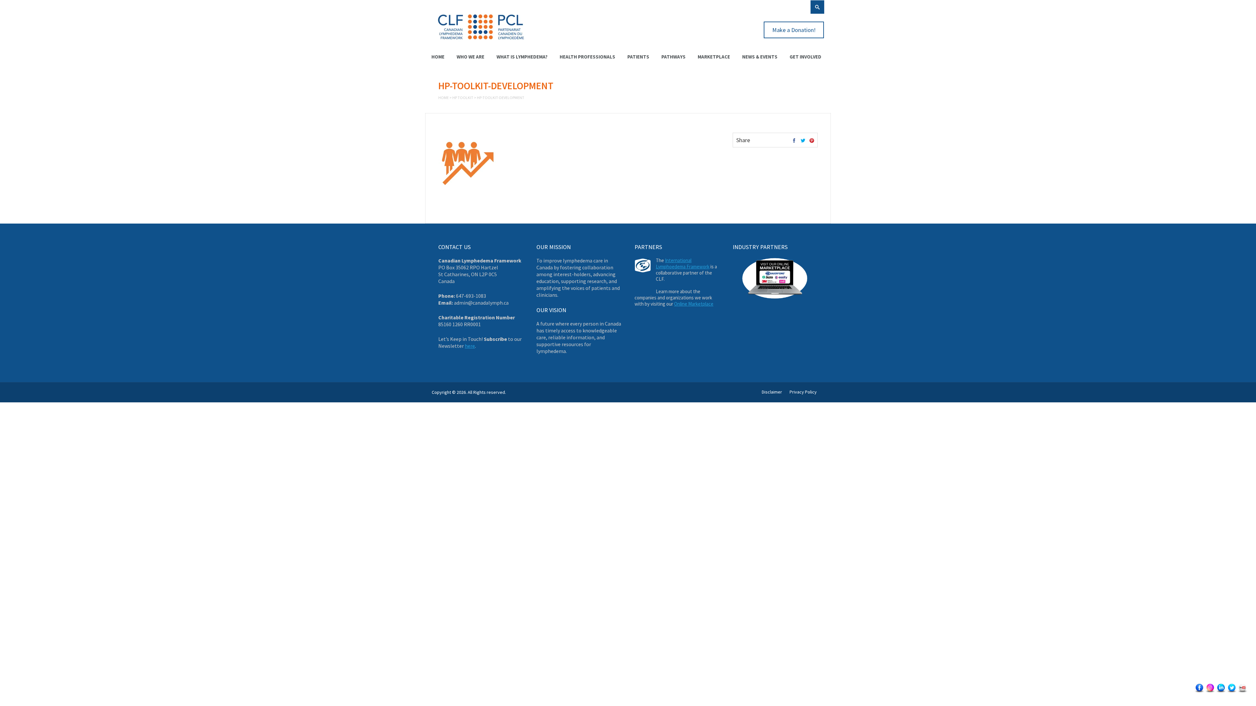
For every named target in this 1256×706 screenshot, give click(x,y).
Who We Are (470, 57)
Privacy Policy (803, 392)
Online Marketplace (693, 304)
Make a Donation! (794, 30)
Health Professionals (587, 57)
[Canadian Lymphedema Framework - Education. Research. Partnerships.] (481, 43)
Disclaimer (772, 392)
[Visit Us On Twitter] (1231, 692)
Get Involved (805, 57)
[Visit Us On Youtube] (1242, 692)
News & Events (759, 57)
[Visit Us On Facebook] (1199, 692)
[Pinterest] (812, 141)
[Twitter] (803, 141)
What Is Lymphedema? (522, 57)
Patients (638, 57)
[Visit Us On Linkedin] (1220, 692)
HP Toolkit (462, 97)
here (470, 346)
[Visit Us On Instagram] (1210, 692)
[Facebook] (794, 141)
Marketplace (714, 57)
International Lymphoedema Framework (682, 263)
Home (438, 57)
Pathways (673, 57)
